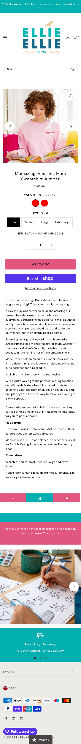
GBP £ (12, 688)
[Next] (71, 126)
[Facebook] (6, 719)
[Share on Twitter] (39, 497)
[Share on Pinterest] (66, 497)
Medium (29, 222)
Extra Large (62, 222)
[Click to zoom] (71, 96)
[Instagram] (13, 719)
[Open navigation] (9, 37)
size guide (36, 473)
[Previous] (10, 126)
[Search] (72, 69)
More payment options (40, 288)
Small (13, 222)
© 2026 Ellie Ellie (14, 737)
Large (45, 222)
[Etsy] (21, 719)
